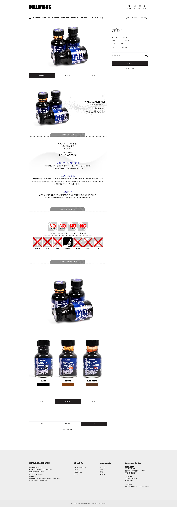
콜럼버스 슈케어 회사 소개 (80, 467)
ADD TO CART (130, 68)
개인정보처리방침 (78, 472)
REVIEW (67, 75)
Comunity (143, 18)
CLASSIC (84, 18)
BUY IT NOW (130, 63)
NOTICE (102, 467)
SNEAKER (94, 18)
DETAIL (41, 75)
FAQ (101, 472)
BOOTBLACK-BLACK (41, 18)
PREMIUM (75, 18)
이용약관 (76, 470)
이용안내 (76, 474)
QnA (127, 18)
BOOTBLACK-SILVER (60, 18)
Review (134, 18)
